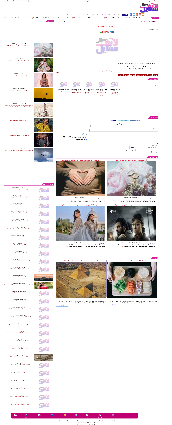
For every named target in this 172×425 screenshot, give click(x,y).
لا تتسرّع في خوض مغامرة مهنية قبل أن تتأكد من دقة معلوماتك (102, 94)
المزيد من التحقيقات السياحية (62, 305)
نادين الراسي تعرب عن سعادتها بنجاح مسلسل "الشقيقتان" (19, 308)
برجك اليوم (132, 75)
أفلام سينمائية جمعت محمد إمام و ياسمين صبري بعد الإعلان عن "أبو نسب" (19, 284)
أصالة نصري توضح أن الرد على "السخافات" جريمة (19, 324)
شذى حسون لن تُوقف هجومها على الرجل (19, 388)
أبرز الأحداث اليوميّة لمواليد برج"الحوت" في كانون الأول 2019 (19, 228)
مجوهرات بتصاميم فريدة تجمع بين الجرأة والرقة (19, 356)
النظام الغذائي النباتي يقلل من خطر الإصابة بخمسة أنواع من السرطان (132, 260)
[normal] (64, 21)
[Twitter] (123, 120)
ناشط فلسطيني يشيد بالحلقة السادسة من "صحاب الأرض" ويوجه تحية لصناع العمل (131, 204)
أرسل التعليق (154, 152)
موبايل (26, 417)
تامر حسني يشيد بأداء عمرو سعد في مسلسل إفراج (19, 135)
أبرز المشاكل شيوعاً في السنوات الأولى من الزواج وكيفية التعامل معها (112, 17)
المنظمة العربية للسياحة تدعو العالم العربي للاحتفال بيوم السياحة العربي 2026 (81, 260)
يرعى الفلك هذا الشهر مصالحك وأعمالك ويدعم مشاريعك (19, 252)
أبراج (155, 21)
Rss (65, 417)
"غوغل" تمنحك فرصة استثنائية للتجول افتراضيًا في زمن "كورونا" (19, 340)
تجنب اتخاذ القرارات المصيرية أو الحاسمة (19, 236)
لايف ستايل (10, 1)
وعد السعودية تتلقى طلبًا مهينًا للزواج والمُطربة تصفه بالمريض (19, 372)
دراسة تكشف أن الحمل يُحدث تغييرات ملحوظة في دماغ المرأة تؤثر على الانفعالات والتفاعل (76, 17)
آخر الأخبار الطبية (111, 304)
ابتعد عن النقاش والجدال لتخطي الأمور (19, 212)
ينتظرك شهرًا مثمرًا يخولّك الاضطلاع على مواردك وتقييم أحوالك (19, 196)
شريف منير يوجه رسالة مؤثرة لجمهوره (19, 292)
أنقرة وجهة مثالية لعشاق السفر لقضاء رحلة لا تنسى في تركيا (19, 276)
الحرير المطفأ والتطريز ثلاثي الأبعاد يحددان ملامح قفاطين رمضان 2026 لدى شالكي (80, 204)
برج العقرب (121, 75)
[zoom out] (66, 21)
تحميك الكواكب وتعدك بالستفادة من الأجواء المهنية (19, 244)
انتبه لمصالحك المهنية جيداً (63, 90)
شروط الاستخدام (84, 134)
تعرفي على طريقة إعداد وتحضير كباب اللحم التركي (19, 404)
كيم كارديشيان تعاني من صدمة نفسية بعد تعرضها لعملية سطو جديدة (19, 316)
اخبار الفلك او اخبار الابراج (141, 75)
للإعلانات (52, 417)
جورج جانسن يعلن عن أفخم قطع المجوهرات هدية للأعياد (19, 300)
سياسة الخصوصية (15, 417)
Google (5, 1)
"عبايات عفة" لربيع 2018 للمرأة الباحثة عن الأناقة (19, 268)
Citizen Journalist (76, 417)
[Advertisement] (66, 7)
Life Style (150, 75)
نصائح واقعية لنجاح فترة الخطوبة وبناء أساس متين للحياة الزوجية (19, 45)
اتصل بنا (39, 417)
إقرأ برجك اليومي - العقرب (147, 21)
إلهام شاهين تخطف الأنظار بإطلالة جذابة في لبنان (19, 60)
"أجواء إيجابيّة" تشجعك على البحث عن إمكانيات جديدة (19, 260)
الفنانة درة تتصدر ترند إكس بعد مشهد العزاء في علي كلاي (19, 75)
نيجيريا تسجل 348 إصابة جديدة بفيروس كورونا (19, 396)
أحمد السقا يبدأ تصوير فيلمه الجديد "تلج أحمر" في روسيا (19, 364)
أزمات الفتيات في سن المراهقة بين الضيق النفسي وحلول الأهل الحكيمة (39, 17)
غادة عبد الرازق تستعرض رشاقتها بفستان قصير (19, 120)
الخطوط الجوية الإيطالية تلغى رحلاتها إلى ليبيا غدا (19, 90)
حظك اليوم (127, 75)
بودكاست (113, 417)
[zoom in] (62, 21)
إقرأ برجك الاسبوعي (107, 70)
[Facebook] (135, 120)
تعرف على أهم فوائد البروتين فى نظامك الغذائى (19, 380)
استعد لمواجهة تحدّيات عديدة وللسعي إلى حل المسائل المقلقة (19, 188)
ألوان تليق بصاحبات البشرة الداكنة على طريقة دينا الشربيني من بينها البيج (19, 348)
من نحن (87, 417)
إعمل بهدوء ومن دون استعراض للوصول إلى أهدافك (19, 204)
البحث (30, 1)
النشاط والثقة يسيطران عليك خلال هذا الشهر (19, 220)
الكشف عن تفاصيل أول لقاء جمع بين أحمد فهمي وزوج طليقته (19, 332)
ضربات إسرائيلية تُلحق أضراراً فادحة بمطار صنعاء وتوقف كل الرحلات (19, 150)
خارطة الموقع (100, 417)
